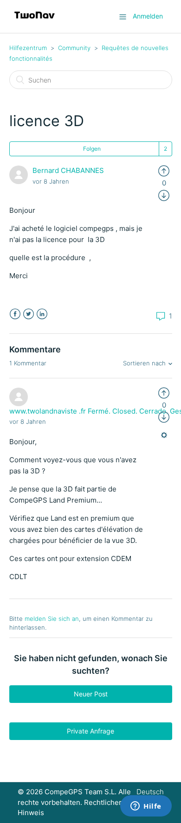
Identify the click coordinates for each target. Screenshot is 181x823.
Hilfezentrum (28, 47)
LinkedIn (42, 314)
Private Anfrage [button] (90, 731)
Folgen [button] (92, 148)
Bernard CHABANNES (68, 170)
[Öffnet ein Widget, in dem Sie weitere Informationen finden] (146, 806)
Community (74, 47)
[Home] (34, 21)
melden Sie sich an (52, 618)
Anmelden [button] (148, 16)
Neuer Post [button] (91, 694)
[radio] (163, 170)
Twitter (28, 314)
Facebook (15, 314)
